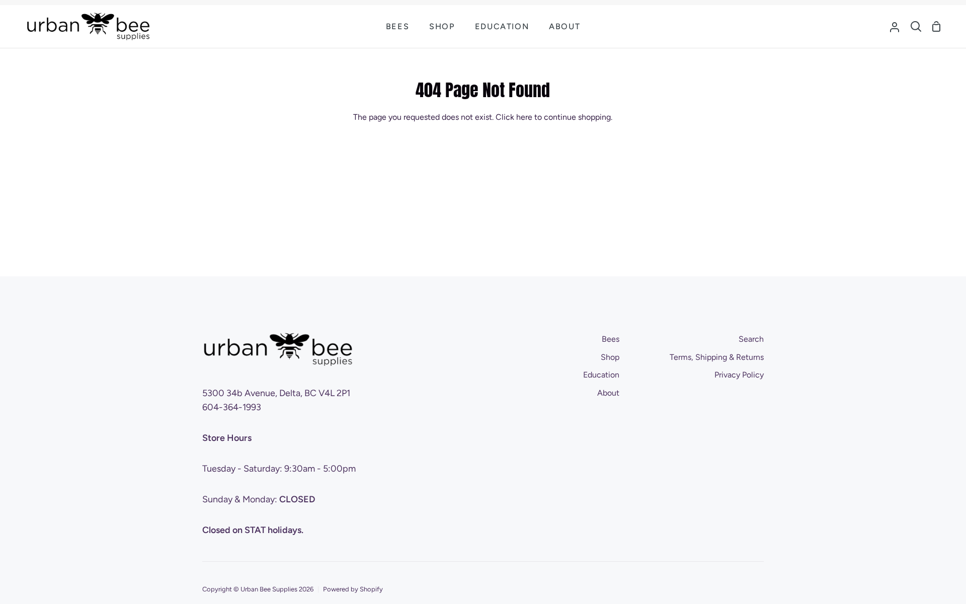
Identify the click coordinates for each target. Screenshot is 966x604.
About (608, 393)
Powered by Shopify (353, 589)
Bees (610, 339)
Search (751, 339)
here (524, 117)
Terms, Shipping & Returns (717, 357)
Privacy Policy (739, 375)
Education (601, 375)
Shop (610, 357)
